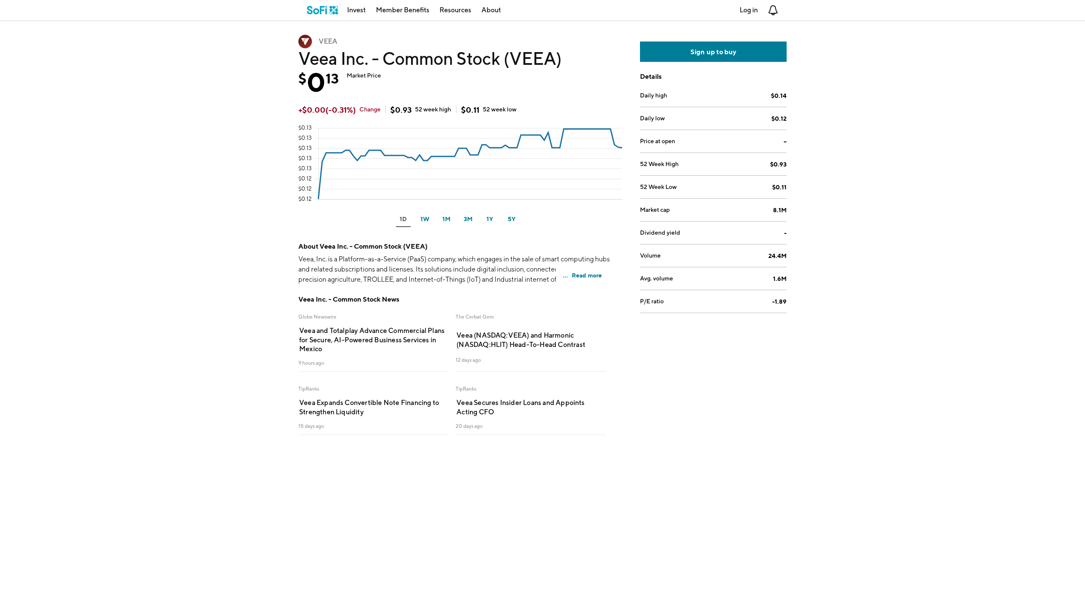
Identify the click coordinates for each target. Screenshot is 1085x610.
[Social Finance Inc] (322, 10)
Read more (587, 275)
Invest (356, 10)
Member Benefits (402, 10)
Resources (455, 10)
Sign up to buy (713, 51)
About (491, 10)
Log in (749, 10)
